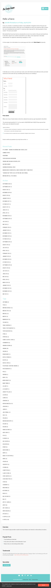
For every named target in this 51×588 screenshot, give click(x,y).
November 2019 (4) (7, 192)
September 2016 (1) (7, 218)
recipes (5, 360)
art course (6, 508)
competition (6, 470)
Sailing (5, 351)
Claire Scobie (7, 473)
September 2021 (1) (7, 186)
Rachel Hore (6, 363)
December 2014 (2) (7, 259)
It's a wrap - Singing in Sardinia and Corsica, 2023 (15, 149)
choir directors (7, 479)
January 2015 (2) (7, 256)
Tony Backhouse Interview (10, 539)
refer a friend (7, 357)
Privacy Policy (35, 579)
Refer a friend (8, 19)
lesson (5, 394)
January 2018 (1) (7, 198)
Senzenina (5, 155)
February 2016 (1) (7, 227)
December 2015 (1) (7, 233)
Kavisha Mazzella (8, 403)
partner (5, 374)
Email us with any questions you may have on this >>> (15, 139)
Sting (5, 334)
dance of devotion (8, 455)
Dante (5, 452)
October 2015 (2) (7, 239)
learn (5, 397)
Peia (4, 371)
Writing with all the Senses (10, 176)
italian (5, 418)
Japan (5, 409)
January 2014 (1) (7, 285)
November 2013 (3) (7, 291)
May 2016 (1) (5, 224)
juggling (5, 406)
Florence (6, 438)
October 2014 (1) (7, 262)
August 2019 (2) (6, 195)
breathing (6, 487)
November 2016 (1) (7, 215)
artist (5, 505)
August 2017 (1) (6, 207)
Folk (4, 435)
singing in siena (7, 345)
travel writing (7, 325)
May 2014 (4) (5, 276)
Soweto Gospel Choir (9, 339)
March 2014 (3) (6, 282)
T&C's (30, 579)
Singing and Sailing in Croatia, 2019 (11, 161)
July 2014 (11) (6, 270)
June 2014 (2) (6, 273)
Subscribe (7, 565)
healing (5, 426)
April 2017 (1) (6, 212)
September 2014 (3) (7, 265)
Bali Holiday (6, 496)
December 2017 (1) (7, 201)
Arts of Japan (7, 502)
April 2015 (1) (6, 250)
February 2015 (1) (7, 253)
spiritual (6, 336)
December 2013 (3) (7, 288)
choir (5, 481)
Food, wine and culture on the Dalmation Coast (15, 541)
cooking (5, 467)
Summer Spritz (6, 152)
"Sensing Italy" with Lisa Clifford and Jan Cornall (15, 173)
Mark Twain (6, 383)
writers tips (7, 310)
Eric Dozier (6, 441)
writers (6, 313)
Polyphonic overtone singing (11, 365)
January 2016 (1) (7, 230)
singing (5, 348)
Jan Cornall (6, 412)
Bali (4, 499)
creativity (6, 464)
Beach (5, 493)
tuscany (5, 322)
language (6, 400)
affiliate (5, 513)
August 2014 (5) (6, 268)
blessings (6, 490)
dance (5, 458)
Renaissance (6, 354)
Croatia (5, 461)
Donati (5, 447)
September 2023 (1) (7, 183)
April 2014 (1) (6, 279)
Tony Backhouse (7, 331)
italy (5, 415)
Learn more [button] (9, 585)
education (6, 444)
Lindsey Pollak (7, 392)
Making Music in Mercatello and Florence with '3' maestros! (18, 170)
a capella (6, 519)
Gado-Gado (6, 432)
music (5, 377)
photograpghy (7, 368)
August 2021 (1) (6, 189)
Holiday (5, 423)
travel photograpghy (9, 328)
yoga (5, 305)
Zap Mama (6, 302)
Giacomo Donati (6, 164)
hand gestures (7, 429)
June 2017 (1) (6, 210)
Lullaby (5, 386)
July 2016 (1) (6, 221)
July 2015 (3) (6, 247)
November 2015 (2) (7, 236)
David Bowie (6, 450)
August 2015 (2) (6, 244)
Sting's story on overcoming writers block (13, 544)
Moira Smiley (7, 380)
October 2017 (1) (7, 204)
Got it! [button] (43, 585)
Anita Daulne (6, 511)
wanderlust (6, 319)
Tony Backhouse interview (9, 158)
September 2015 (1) (7, 241)
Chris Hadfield (7, 476)
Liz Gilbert (6, 389)
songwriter (6, 342)
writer (5, 316)
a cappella (6, 516)
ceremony (6, 484)
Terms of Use (25, 579)
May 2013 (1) (5, 294)
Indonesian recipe (8, 421)
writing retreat (7, 307)
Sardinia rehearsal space (9, 167)
